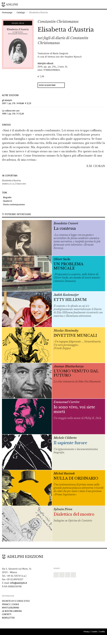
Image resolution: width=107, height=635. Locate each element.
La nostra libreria (12, 611)
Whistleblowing (10, 607)
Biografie (6, 197)
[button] (97, 21)
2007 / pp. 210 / (16, 102)
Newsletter (8, 618)
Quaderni (7, 201)
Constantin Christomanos (58, 21)
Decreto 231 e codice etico (16, 601)
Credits (102, 632)
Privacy (6, 604)
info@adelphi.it (18, 583)
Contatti (6, 614)
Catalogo (21, 12)
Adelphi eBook (45, 63)
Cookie (15, 604)
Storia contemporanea (13, 204)
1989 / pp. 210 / (13, 112)
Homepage (7, 12)
